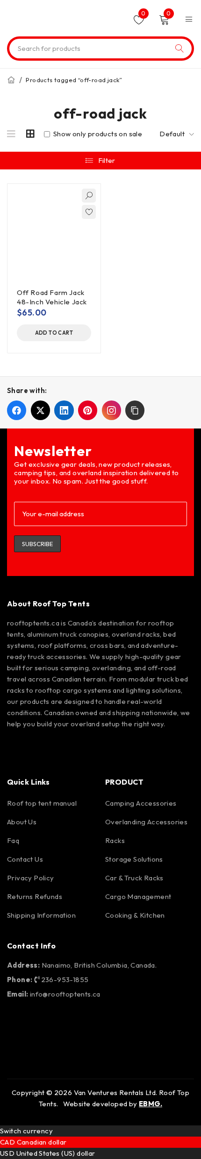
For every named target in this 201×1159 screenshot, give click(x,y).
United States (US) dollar (55, 1153)
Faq (13, 840)
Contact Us (25, 859)
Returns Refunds (34, 896)
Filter (106, 160)
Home (11, 80)
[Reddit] (126, 749)
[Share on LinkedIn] (63, 410)
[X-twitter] (99, 749)
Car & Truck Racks (134, 877)
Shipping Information (41, 915)
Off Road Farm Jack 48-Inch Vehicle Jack (52, 297)
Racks (115, 840)
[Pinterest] (72, 749)
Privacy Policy (30, 877)
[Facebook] (18, 749)
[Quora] (179, 749)
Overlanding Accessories (146, 821)
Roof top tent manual (42, 803)
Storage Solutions (134, 859)
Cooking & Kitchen (135, 915)
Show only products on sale (96, 134)
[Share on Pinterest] (87, 410)
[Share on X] (40, 410)
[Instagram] (45, 749)
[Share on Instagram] (111, 410)
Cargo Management (138, 896)
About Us (21, 821)
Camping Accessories (141, 803)
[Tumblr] (153, 749)
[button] (54, 332)
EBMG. (150, 1103)
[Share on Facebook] (16, 410)
